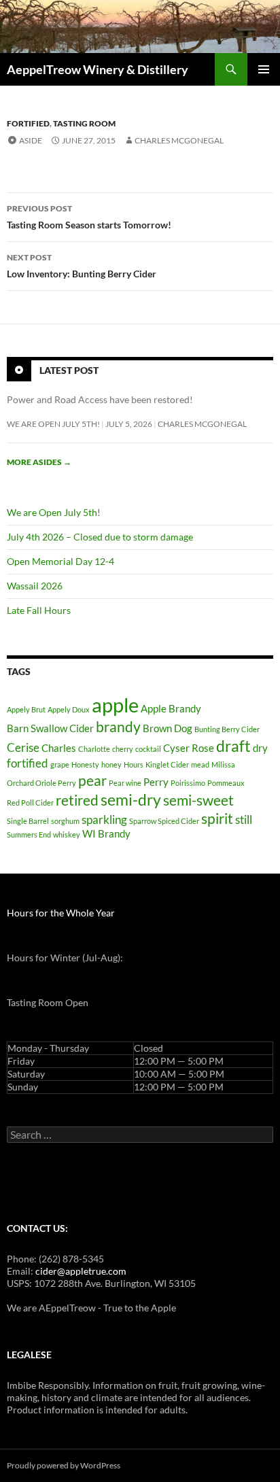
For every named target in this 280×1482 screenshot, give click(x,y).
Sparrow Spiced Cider (164, 820)
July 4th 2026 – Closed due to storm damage (100, 536)
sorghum (65, 820)
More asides (39, 462)
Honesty (85, 764)
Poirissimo (188, 782)
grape (59, 764)
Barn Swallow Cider (50, 728)
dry (260, 748)
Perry (156, 782)
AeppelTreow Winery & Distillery (97, 69)
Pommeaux (226, 782)
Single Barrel (28, 820)
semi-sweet (198, 800)
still (243, 819)
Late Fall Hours (39, 610)
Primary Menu (263, 69)
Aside (30, 140)
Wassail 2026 (35, 585)
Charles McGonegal (179, 140)
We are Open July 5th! (53, 424)
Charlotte (94, 748)
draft (233, 746)
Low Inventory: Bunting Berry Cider (81, 265)
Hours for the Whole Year (61, 912)
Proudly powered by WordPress (63, 1465)
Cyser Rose (188, 748)
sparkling (104, 819)
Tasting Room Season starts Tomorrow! (89, 216)
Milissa (223, 764)
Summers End (29, 834)
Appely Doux (69, 709)
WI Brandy (106, 834)
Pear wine (125, 782)
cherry (122, 748)
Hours (133, 764)
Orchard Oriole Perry (41, 782)
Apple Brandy (171, 708)
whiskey (66, 834)
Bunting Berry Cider (227, 729)
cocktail (148, 748)
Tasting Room (84, 123)
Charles (58, 748)
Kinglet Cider (167, 764)
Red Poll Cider (30, 802)
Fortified (28, 123)
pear (92, 780)
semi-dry (131, 800)
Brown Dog (167, 728)
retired (77, 800)
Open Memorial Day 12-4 (60, 561)
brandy (118, 727)
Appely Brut (26, 709)
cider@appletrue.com (80, 1271)
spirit (217, 818)
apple (115, 705)
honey (111, 764)
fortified (27, 763)
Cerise (23, 747)
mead (200, 764)
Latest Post (69, 370)
